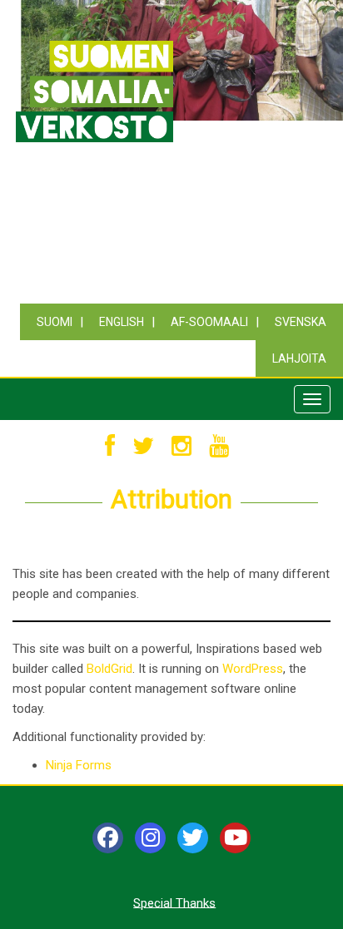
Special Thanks (174, 902)
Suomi (54, 322)
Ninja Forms (79, 765)
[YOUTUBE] (219, 447)
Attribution (171, 499)
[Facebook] (107, 838)
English (121, 322)
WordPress (252, 668)
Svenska (300, 322)
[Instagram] (150, 838)
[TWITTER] (143, 447)
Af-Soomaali (209, 322)
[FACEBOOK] (110, 447)
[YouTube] (235, 838)
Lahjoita (299, 358)
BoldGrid (109, 668)
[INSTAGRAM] (181, 447)
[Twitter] (192, 838)
